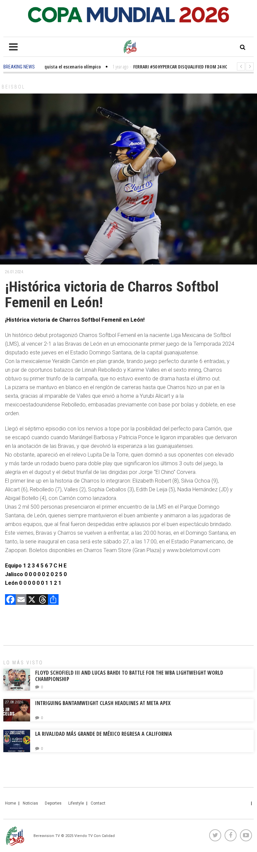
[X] (31, 600)
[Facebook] (10, 600)
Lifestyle (76, 803)
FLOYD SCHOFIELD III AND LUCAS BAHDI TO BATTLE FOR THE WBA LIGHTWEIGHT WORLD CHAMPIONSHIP (129, 676)
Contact (98, 803)
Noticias (30, 803)
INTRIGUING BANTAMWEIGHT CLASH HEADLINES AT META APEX (103, 703)
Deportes (53, 803)
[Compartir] (53, 600)
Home (10, 803)
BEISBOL (13, 87)
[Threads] (42, 600)
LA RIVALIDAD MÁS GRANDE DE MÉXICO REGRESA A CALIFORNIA (104, 733)
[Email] (21, 600)
